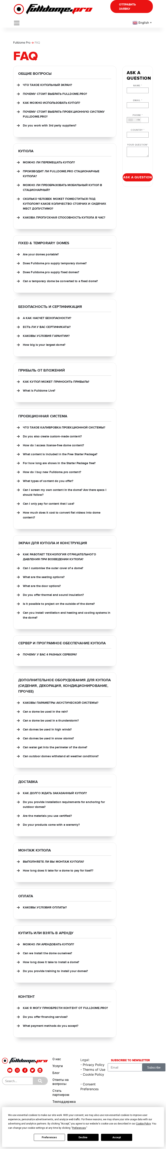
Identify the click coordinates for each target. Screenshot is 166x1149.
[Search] (40, 1081)
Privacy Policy (93, 1065)
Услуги (57, 1066)
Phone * (138, 117)
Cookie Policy (93, 1074)
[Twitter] (32, 1070)
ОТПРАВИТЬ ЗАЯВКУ (127, 7)
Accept (116, 1137)
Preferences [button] (79, 1128)
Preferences (49, 1137)
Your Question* (137, 144)
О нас (56, 1059)
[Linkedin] (40, 1070)
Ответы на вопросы (60, 1082)
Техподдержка (64, 1102)
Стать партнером (60, 1093)
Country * (137, 130)
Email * (137, 100)
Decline (83, 1137)
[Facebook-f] (24, 1070)
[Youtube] (9, 1070)
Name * (137, 85)
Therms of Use (94, 1070)
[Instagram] (17, 1070)
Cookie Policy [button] (143, 1123)
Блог (56, 1073)
